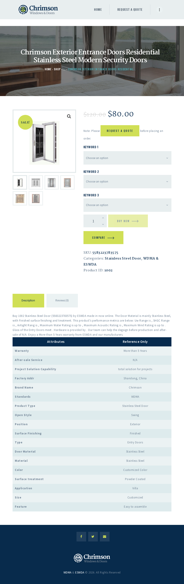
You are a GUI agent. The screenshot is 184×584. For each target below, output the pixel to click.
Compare (98, 237)
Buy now (123, 221)
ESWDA (79, 572)
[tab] (28, 301)
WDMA (68, 572)
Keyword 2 (91, 171)
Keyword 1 (91, 146)
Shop (57, 69)
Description (28, 300)
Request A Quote (120, 131)
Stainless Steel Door (123, 258)
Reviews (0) (62, 300)
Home (48, 69)
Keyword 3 (91, 195)
